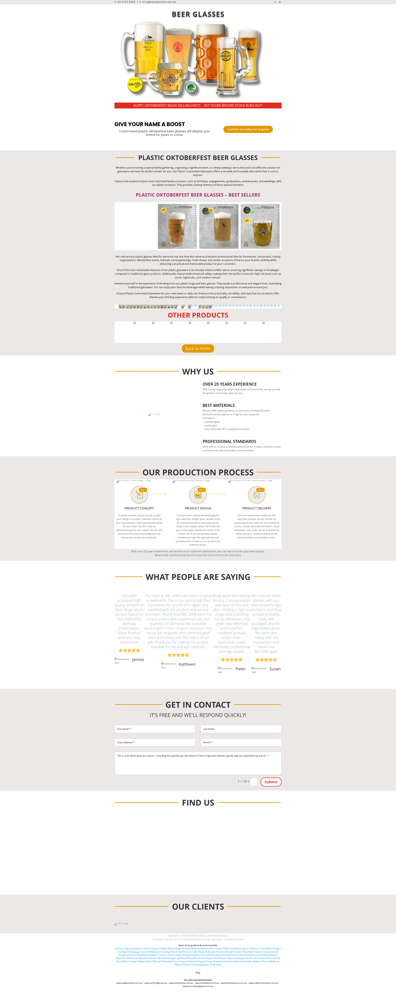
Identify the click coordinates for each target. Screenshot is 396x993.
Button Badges (273, 948)
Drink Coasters (200, 954)
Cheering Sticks (168, 951)
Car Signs (122, 951)
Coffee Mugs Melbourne (203, 951)
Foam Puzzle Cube (234, 954)
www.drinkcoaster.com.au (181, 983)
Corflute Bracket (225, 951)
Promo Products (258, 958)
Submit (271, 781)
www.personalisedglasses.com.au (198, 986)
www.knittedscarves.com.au (234, 983)
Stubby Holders (253, 961)
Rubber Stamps (129, 961)
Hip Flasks (144, 958)
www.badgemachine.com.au (129, 983)
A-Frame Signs (123, 948)
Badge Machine (182, 948)
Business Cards (258, 948)
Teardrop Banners (200, 964)
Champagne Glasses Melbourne (143, 951)
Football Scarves (252, 954)
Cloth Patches (183, 951)
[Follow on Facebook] (275, 2)
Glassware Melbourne (127, 958)
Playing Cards (242, 958)
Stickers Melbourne (234, 961)
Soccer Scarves (180, 961)
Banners (205, 948)
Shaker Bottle (144, 961)
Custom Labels (165, 954)
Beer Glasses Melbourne (222, 948)
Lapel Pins (180, 958)
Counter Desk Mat (243, 951)
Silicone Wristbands (162, 961)
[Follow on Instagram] (280, 2)
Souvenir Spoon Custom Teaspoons (206, 961)
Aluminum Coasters (141, 948)
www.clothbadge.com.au (156, 983)
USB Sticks (216, 964)
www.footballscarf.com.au (207, 983)
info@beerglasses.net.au (159, 2)
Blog (198, 972)
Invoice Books (157, 958)
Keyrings (169, 958)
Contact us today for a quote (248, 129)
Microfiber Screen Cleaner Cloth (203, 958)
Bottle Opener (242, 948)
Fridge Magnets (269, 954)
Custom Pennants (182, 954)
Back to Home (198, 348)
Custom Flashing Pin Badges (143, 954)
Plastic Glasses (227, 958)
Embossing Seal (216, 954)
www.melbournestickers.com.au (264, 983)
